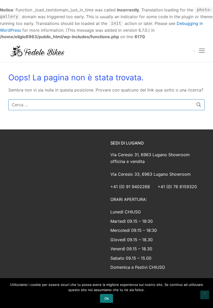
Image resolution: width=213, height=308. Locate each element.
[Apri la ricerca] (194, 51)
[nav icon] (202, 51)
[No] (204, 295)
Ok (106, 298)
